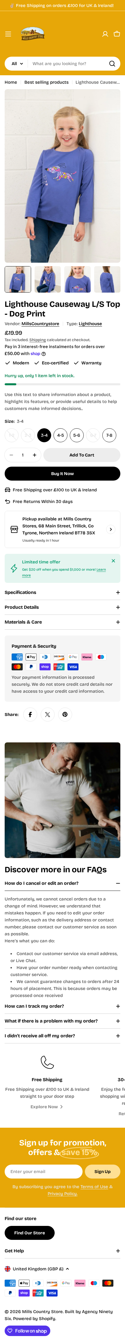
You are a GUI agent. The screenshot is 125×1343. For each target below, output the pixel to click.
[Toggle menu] (8, 34)
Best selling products (46, 82)
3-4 (44, 435)
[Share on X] (48, 714)
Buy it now (62, 473)
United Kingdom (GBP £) (38, 1269)
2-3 (30, 437)
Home (11, 82)
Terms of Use (94, 1186)
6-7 (95, 437)
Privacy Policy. (63, 1193)
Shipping (37, 339)
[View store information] (110, 529)
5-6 (76, 435)
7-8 (109, 435)
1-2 (14, 437)
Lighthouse (90, 323)
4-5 (60, 435)
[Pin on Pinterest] (65, 714)
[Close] (113, 560)
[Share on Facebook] (30, 714)
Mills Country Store (42, 1311)
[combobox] (62, 64)
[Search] (112, 63)
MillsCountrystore (40, 323)
